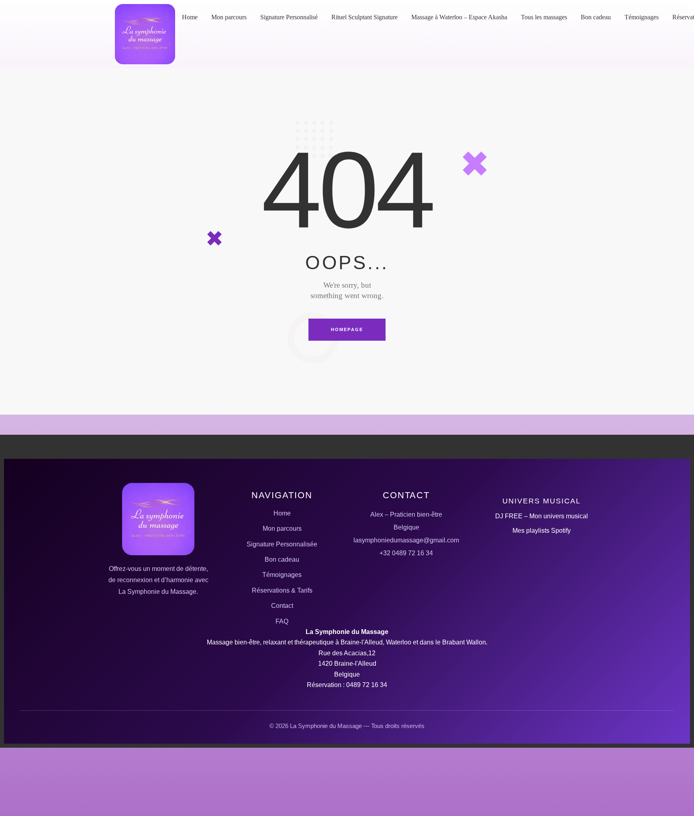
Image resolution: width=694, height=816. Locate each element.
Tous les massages (544, 17)
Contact (282, 605)
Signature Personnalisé (289, 17)
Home (190, 17)
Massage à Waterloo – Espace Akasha (459, 17)
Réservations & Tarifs (282, 590)
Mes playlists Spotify (541, 530)
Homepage (347, 329)
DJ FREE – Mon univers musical (541, 516)
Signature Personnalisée (282, 544)
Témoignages (642, 17)
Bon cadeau (596, 17)
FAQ (282, 621)
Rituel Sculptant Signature (364, 17)
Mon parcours (229, 17)
